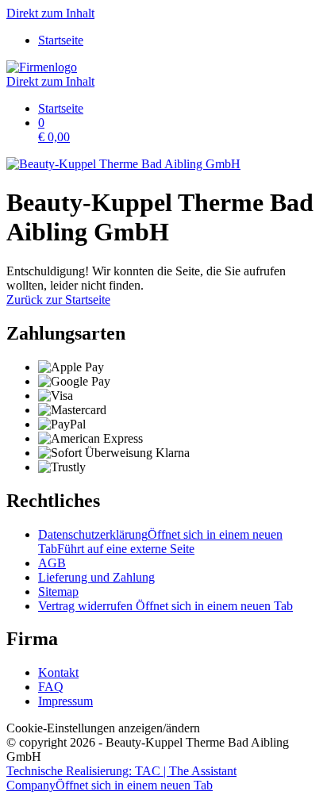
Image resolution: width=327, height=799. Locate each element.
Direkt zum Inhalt (50, 13)
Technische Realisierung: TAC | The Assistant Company (121, 778)
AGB (52, 563)
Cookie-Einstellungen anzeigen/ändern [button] (103, 728)
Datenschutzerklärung (160, 541)
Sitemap (58, 591)
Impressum (65, 701)
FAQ (50, 686)
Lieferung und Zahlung (96, 577)
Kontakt (58, 672)
